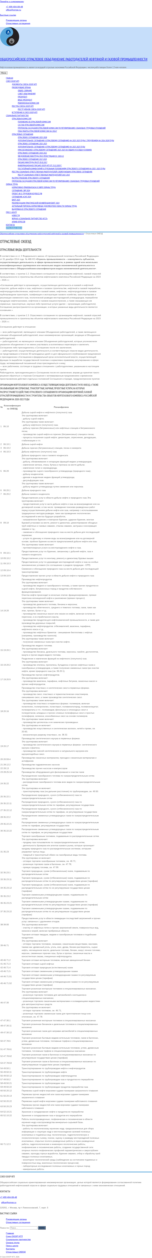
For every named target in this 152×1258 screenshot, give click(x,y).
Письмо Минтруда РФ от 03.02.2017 (32, 162)
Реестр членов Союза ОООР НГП (31, 109)
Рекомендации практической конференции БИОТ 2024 (35, 203)
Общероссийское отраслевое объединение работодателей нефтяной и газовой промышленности (73, 59)
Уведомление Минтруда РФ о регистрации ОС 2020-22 (41, 156)
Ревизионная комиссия (28, 103)
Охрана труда (12, 184)
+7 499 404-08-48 (14, 7)
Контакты (10, 224)
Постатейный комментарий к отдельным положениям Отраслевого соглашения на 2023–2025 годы (61, 168)
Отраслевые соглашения (18, 23)
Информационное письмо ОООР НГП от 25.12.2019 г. (40, 165)
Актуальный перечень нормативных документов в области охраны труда (44, 206)
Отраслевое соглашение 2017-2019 (32, 159)
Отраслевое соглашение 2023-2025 (32, 143)
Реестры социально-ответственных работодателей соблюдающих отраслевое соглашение (52, 171)
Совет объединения (26, 93)
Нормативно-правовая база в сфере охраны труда (34, 187)
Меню (3, 73)
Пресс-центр (11, 212)
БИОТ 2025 (16, 199)
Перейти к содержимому (12, 1)
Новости (16, 215)
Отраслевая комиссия (21, 118)
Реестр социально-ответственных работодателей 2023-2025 (44, 174)
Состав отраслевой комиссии (31, 125)
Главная (9, 78)
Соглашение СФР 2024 (21, 190)
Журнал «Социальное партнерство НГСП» (30, 218)
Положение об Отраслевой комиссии (34, 121)
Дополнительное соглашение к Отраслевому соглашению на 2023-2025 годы (51, 146)
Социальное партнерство (17, 115)
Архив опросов (18, 221)
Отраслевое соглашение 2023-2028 (32, 137)
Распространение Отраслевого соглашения (31, 178)
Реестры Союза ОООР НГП (23, 106)
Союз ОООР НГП (12, 81)
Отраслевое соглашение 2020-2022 (32, 153)
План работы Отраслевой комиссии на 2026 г (37, 131)
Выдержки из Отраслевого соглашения (29, 209)
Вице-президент (25, 100)
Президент (22, 96)
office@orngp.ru (13, 10)
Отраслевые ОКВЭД (14, 228)
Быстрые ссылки (8, 15)
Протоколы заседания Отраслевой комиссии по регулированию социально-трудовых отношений (62, 128)
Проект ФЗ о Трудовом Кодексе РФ (27, 193)
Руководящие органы (16, 20)
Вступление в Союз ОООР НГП (24, 112)
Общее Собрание (25, 90)
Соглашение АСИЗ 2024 (21, 196)
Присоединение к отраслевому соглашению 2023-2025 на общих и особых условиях (55, 150)
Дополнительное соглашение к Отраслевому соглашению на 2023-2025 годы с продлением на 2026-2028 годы (66, 140)
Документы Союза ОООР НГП (24, 84)
